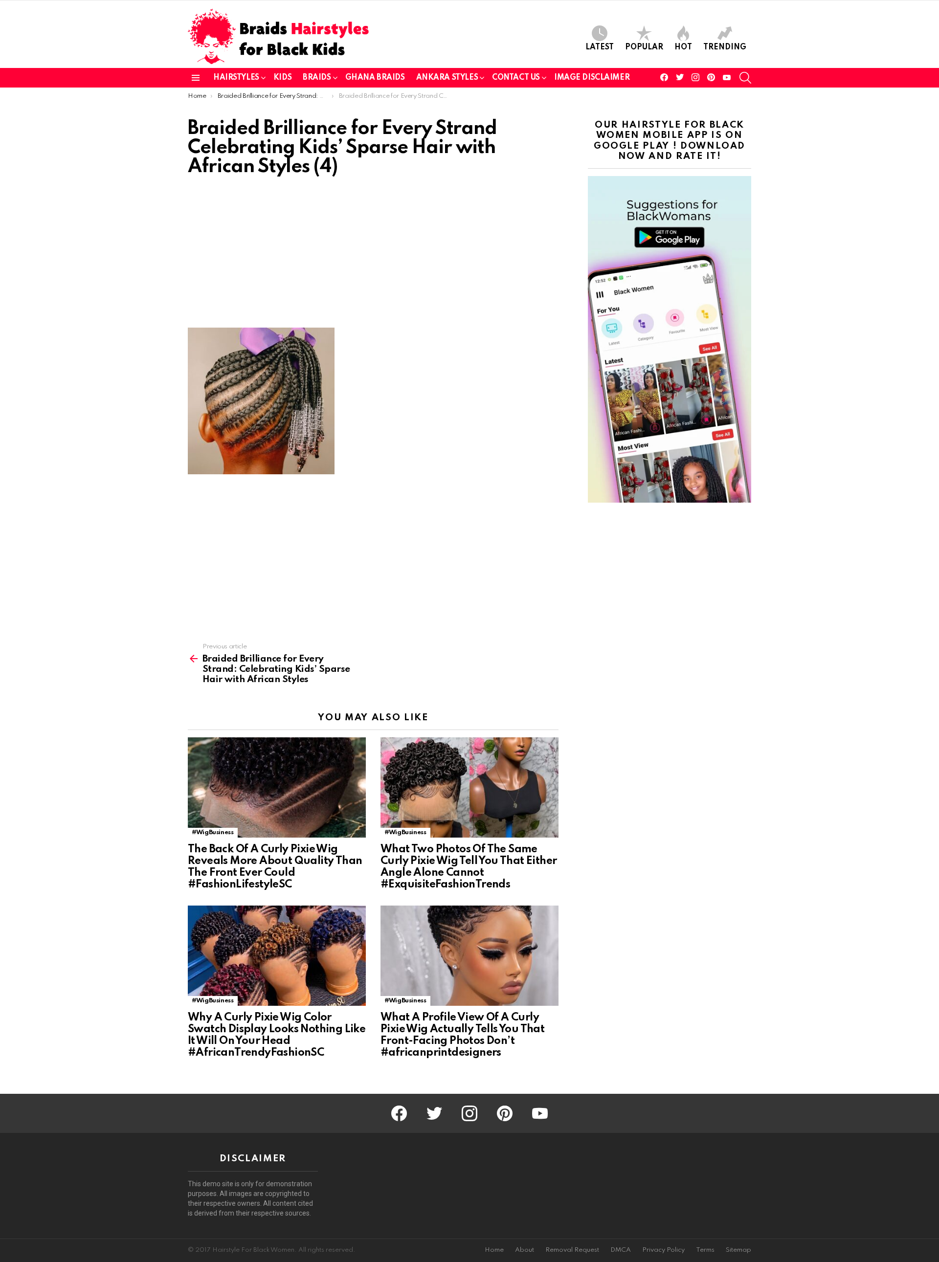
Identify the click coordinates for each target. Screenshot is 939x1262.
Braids (317, 78)
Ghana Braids (375, 78)
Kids (282, 78)
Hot (683, 47)
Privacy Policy (663, 1250)
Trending (724, 47)
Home (494, 1250)
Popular (644, 47)
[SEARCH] (745, 78)
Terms (705, 1250)
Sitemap (738, 1250)
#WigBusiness (213, 832)
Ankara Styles (447, 78)
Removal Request (572, 1250)
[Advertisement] (373, 255)
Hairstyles (236, 78)
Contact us (516, 78)
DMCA (620, 1250)
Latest (599, 47)
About (524, 1250)
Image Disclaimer (591, 78)
